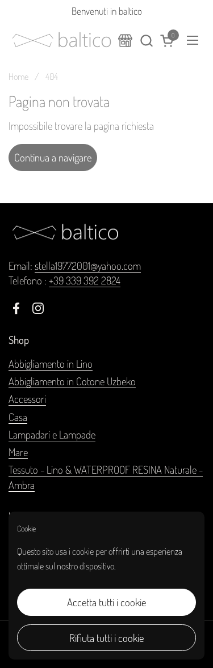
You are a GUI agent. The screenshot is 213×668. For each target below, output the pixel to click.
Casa (18, 416)
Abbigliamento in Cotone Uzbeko (72, 381)
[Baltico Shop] (62, 40)
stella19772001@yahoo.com (88, 265)
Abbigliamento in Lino (51, 363)
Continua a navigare (52, 157)
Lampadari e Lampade (52, 434)
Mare (18, 451)
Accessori (27, 398)
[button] (146, 40)
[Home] (125, 40)
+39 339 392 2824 (84, 280)
